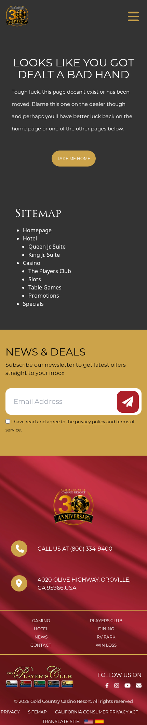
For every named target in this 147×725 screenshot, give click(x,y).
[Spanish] (99, 721)
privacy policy (90, 421)
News (41, 637)
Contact (40, 645)
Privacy (10, 711)
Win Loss (106, 645)
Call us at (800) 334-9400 (75, 549)
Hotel (41, 628)
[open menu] (133, 16)
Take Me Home (73, 158)
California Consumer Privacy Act (96, 711)
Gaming (41, 620)
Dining (106, 628)
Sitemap (37, 711)
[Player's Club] (39, 676)
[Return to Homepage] (37, 16)
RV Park (106, 637)
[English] (88, 721)
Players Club (106, 620)
